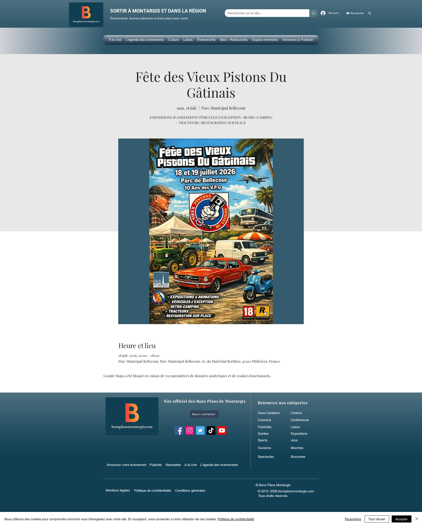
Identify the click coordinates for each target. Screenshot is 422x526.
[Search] (369, 13)
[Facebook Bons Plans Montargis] (179, 430)
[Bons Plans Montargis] (222, 430)
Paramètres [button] (353, 519)
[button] (173, 39)
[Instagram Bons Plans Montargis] (189, 430)
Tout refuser (376, 519)
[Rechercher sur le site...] (313, 13)
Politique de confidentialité (236, 519)
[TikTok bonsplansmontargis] (211, 430)
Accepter (401, 519)
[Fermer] (416, 518)
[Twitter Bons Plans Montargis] (200, 430)
